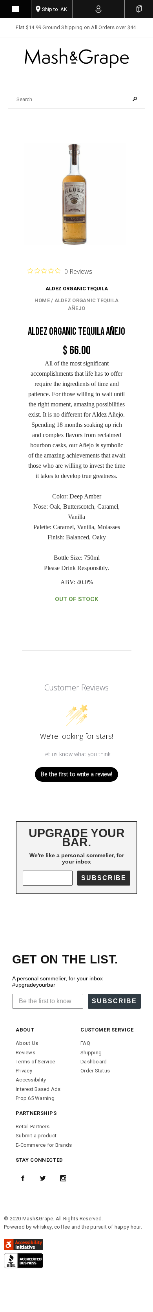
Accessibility (31, 1080)
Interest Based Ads (38, 1089)
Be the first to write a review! (76, 774)
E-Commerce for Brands (44, 1145)
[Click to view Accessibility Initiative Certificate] (23, 1244)
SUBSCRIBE (103, 878)
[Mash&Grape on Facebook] (23, 1178)
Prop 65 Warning (35, 1098)
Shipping (91, 1053)
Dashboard (93, 1062)
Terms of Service (35, 1062)
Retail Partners (32, 1126)
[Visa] (23, 1260)
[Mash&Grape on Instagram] (63, 1178)
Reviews (25, 1053)
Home (42, 300)
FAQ (85, 1043)
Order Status (95, 1071)
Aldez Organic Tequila (77, 289)
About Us (27, 1043)
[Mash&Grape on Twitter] (43, 1178)
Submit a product (36, 1136)
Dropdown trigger (99, 9)
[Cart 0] (139, 9)
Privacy (24, 1071)
